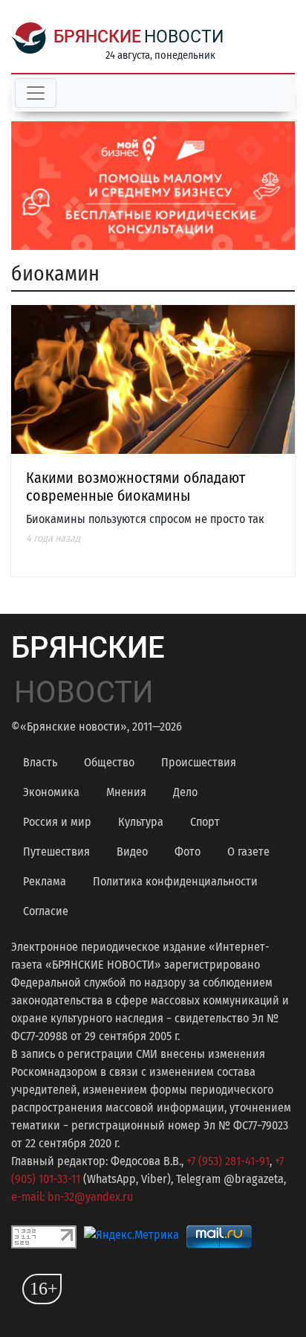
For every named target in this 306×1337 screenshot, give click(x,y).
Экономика (51, 792)
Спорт (205, 822)
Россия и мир (57, 822)
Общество (109, 762)
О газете (248, 851)
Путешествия (56, 851)
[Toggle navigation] (35, 93)
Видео (132, 851)
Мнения (126, 792)
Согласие (45, 911)
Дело (185, 792)
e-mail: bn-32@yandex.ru (72, 1197)
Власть (40, 762)
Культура (140, 822)
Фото (188, 851)
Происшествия (198, 762)
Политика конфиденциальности (175, 881)
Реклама (44, 881)
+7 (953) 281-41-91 (228, 1161)
